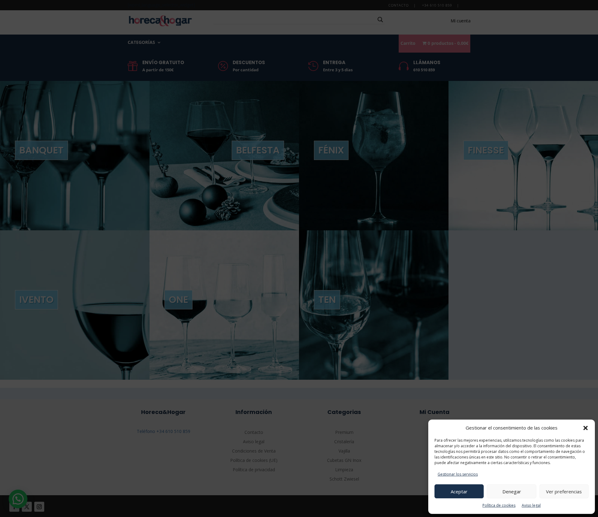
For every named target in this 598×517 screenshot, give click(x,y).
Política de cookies (498, 505)
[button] (585, 428)
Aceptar (459, 491)
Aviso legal (531, 505)
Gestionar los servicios (458, 474)
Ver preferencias (564, 491)
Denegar (511, 491)
